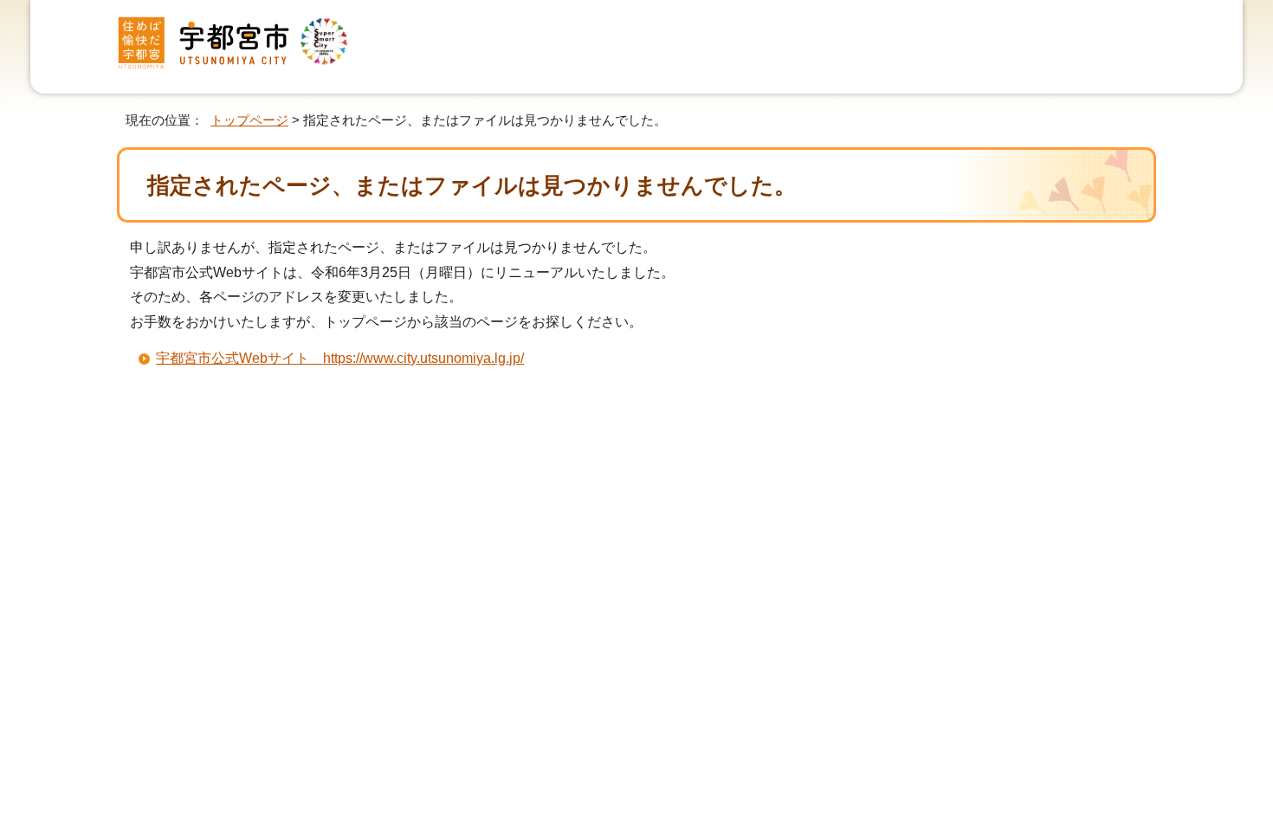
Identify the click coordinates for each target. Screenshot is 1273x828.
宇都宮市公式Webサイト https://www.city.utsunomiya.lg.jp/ (340, 358)
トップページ (249, 120)
